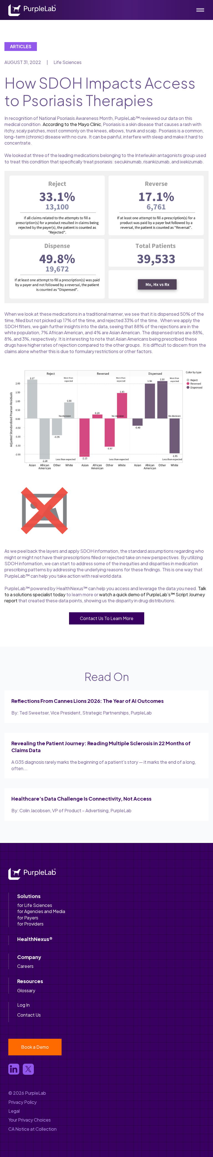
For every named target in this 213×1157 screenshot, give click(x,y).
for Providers (30, 924)
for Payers (27, 918)
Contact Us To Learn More (106, 618)
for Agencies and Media (41, 911)
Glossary (26, 990)
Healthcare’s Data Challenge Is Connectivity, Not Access (81, 798)
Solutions (28, 896)
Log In (23, 1005)
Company (29, 957)
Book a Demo (35, 1047)
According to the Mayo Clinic (72, 124)
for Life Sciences (34, 905)
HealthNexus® (34, 939)
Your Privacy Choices (29, 1120)
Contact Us (29, 1015)
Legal (14, 1111)
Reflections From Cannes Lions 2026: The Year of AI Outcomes (87, 701)
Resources (30, 981)
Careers (25, 966)
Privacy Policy (22, 1102)
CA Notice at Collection (32, 1129)
